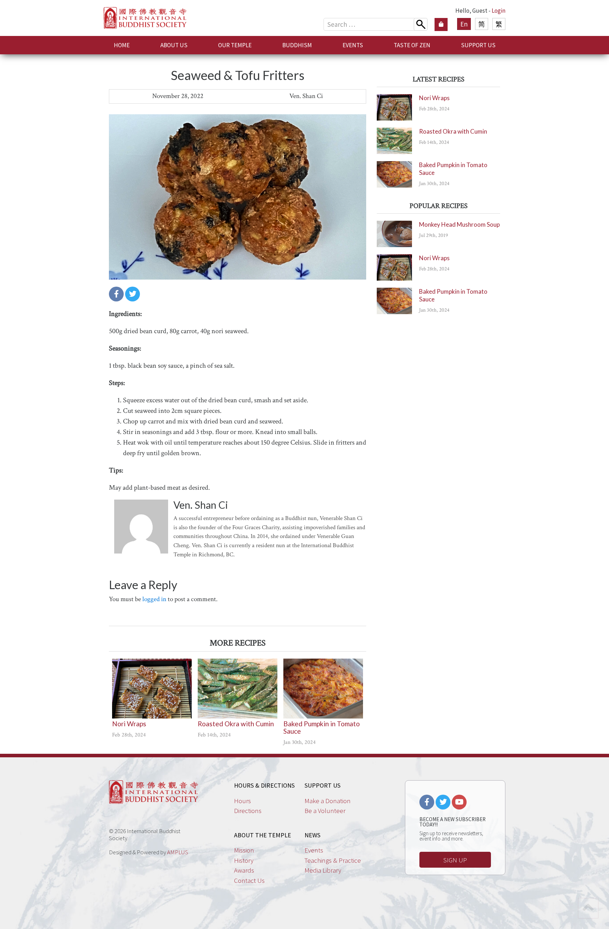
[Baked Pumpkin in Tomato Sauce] (323, 689)
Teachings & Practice (332, 860)
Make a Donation (327, 800)
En (464, 24)
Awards (244, 870)
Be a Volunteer (324, 810)
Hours (242, 800)
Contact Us (249, 880)
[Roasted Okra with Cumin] (237, 689)
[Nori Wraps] (152, 689)
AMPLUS (177, 852)
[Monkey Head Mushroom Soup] (394, 234)
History (243, 860)
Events (313, 850)
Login (498, 10)
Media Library (322, 870)
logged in (154, 599)
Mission (244, 850)
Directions (248, 810)
